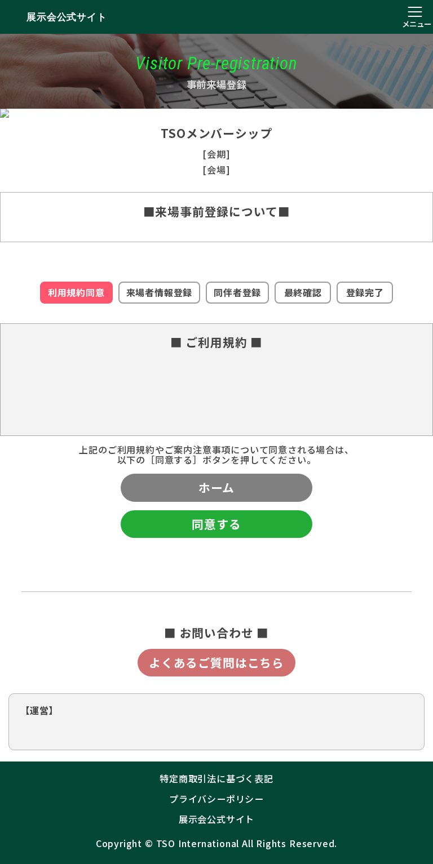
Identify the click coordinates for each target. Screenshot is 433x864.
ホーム (216, 487)
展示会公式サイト (66, 17)
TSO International (198, 843)
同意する (216, 523)
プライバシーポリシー (216, 798)
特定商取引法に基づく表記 (216, 778)
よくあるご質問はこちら (216, 662)
